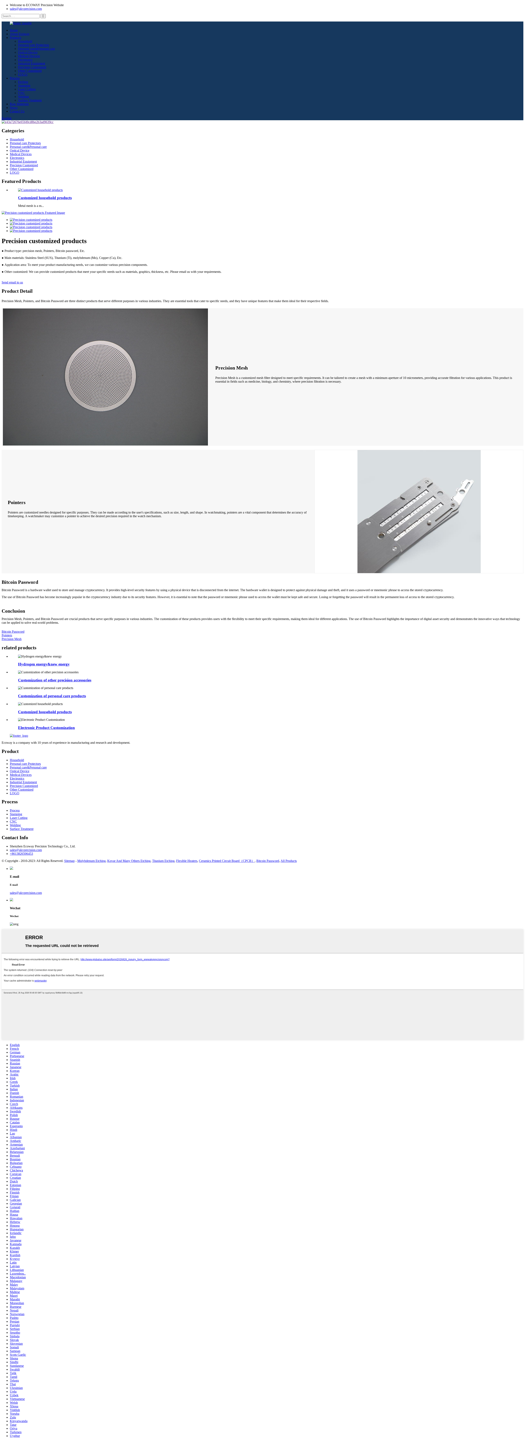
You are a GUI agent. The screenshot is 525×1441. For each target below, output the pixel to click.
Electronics (25, 59)
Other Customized (30, 71)
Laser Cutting (27, 89)
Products (15, 37)
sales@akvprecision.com (26, 8)
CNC (21, 93)
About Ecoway (20, 34)
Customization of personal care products (52, 696)
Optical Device (28, 52)
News (13, 107)
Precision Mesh (12, 639)
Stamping (24, 85)
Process (15, 78)
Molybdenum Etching (91, 861)
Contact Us (17, 111)
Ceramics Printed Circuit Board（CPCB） (227, 861)
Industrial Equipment (31, 63)
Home (14, 30)
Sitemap (69, 861)
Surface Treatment (30, 100)
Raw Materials (19, 104)
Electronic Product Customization (46, 728)
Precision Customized (32, 67)
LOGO (22, 74)
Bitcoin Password (13, 631)
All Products (289, 861)
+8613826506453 (21, 853)
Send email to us (12, 282)
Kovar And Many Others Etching (129, 861)
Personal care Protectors (33, 45)
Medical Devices (29, 56)
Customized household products (45, 198)
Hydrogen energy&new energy (44, 664)
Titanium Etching (163, 861)
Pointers (7, 635)
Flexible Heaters (186, 861)
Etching (23, 82)
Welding (23, 96)
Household (25, 41)
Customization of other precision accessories (54, 680)
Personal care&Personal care (36, 48)
